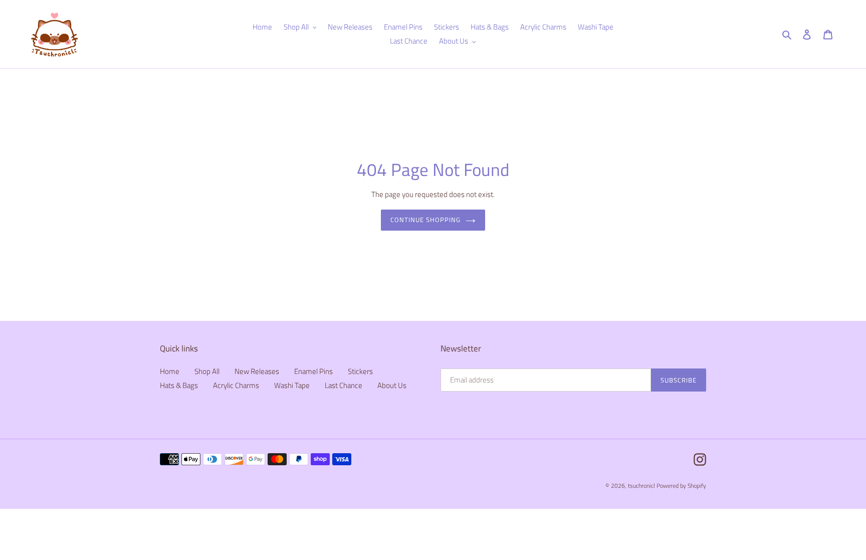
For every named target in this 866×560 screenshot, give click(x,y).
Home (169, 371)
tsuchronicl (641, 485)
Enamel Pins (313, 371)
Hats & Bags (179, 385)
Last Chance (343, 385)
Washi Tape (292, 385)
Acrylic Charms (236, 385)
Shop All (207, 371)
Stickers (360, 371)
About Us (391, 385)
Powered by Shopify (681, 485)
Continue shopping (425, 220)
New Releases (257, 371)
